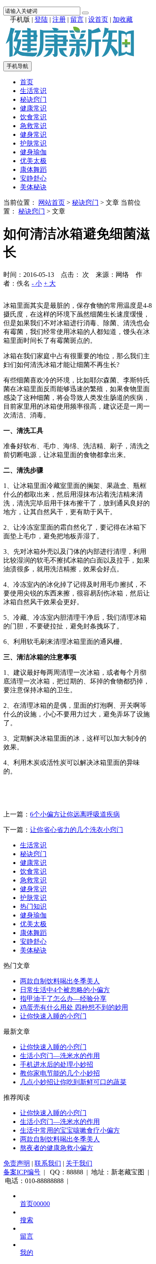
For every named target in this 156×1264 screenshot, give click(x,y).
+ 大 (50, 283)
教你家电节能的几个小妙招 (60, 1073)
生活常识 (33, 90)
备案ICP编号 (21, 1172)
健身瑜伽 (33, 152)
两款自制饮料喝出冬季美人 (60, 981)
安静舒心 (33, 178)
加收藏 (123, 19)
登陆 (41, 19)
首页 (26, 81)
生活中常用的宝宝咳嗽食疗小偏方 (70, 1130)
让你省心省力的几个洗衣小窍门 (76, 829)
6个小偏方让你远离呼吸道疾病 (75, 814)
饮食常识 (33, 117)
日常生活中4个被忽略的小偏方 (65, 989)
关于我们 (79, 1163)
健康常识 (33, 108)
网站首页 (51, 202)
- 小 (37, 283)
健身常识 (33, 134)
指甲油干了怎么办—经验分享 (63, 998)
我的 (26, 1252)
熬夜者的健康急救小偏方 (56, 1147)
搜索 (26, 1220)
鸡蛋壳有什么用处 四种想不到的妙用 (74, 1007)
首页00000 (35, 1203)
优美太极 (33, 160)
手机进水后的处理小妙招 (56, 1064)
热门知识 (33, 906)
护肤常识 (33, 143)
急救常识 (33, 125)
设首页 (98, 19)
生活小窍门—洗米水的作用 (60, 1055)
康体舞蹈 (33, 169)
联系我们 (48, 1163)
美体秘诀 (33, 187)
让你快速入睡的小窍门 (53, 1016)
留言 (77, 19)
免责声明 (16, 1163)
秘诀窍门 (33, 99)
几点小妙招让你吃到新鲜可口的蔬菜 (73, 1082)
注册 (59, 19)
